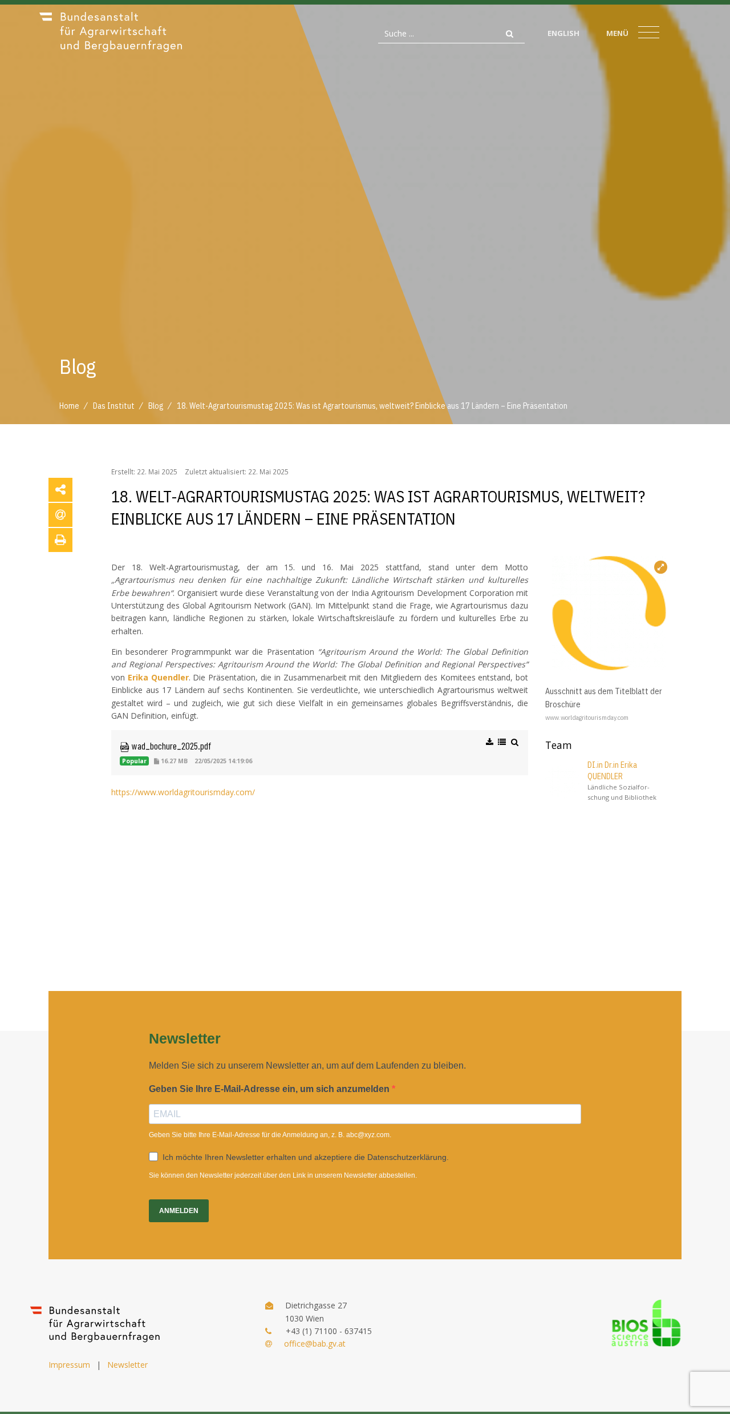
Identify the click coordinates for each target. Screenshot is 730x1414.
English (563, 33)
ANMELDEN (178, 1211)
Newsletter (127, 1364)
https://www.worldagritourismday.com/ (183, 792)
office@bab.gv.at (315, 1343)
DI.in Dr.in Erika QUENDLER (612, 770)
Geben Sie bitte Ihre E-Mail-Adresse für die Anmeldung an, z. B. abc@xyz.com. (270, 1135)
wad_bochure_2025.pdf (170, 745)
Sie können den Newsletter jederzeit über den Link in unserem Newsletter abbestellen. (283, 1175)
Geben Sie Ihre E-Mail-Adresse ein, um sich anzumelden (270, 1089)
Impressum (69, 1364)
